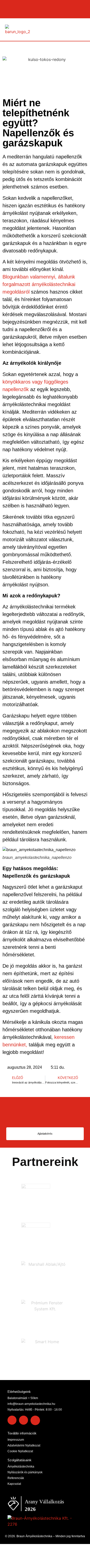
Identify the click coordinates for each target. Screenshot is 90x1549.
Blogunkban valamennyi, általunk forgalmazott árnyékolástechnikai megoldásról (38, 284)
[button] (81, 30)
